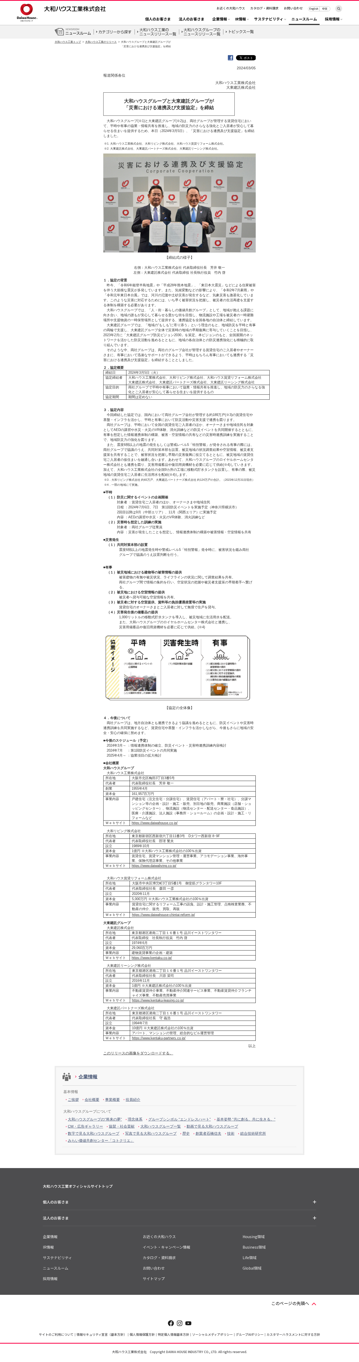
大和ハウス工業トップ (68, 41)
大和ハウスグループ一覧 (160, 1126)
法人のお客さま (191, 19)
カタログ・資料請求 (264, 8)
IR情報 (48, 1247)
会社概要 (92, 1099)
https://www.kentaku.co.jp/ (152, 958)
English (313, 8)
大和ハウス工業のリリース (101, 41)
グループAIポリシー (250, 1334)
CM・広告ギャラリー (85, 1126)
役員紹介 (133, 1099)
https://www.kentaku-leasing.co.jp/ (158, 1000)
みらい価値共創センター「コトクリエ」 (101, 1140)
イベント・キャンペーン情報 (166, 1247)
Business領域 (254, 1247)
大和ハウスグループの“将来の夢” (95, 1119)
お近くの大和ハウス (231, 8)
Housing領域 (254, 1236)
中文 (324, 8)
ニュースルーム (304, 19)
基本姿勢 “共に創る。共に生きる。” (246, 1119)
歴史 (186, 1133)
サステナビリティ (57, 1257)
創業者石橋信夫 (208, 1133)
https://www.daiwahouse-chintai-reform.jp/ (163, 915)
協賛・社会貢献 (122, 1126)
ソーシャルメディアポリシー (212, 1334)
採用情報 (50, 1278)
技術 (230, 1133)
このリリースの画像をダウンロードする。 (138, 1053)
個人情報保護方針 (142, 1334)
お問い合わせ (293, 8)
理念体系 (135, 1119)
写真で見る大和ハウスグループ (151, 1133)
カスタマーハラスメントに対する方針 (293, 1334)
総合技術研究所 (253, 1133)
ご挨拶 (73, 1099)
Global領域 (252, 1268)
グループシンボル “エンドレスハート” (179, 1119)
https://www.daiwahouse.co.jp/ (155, 823)
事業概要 (112, 1099)
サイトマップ (154, 1278)
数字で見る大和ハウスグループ (93, 1133)
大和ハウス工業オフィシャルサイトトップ (78, 1186)
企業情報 (88, 1076)
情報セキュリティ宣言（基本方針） (101, 1334)
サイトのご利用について (56, 1334)
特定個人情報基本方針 (173, 1334)
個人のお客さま (158, 19)
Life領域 (250, 1257)
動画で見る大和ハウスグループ (212, 1126)
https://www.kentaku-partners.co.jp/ (159, 1038)
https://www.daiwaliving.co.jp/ (154, 866)
